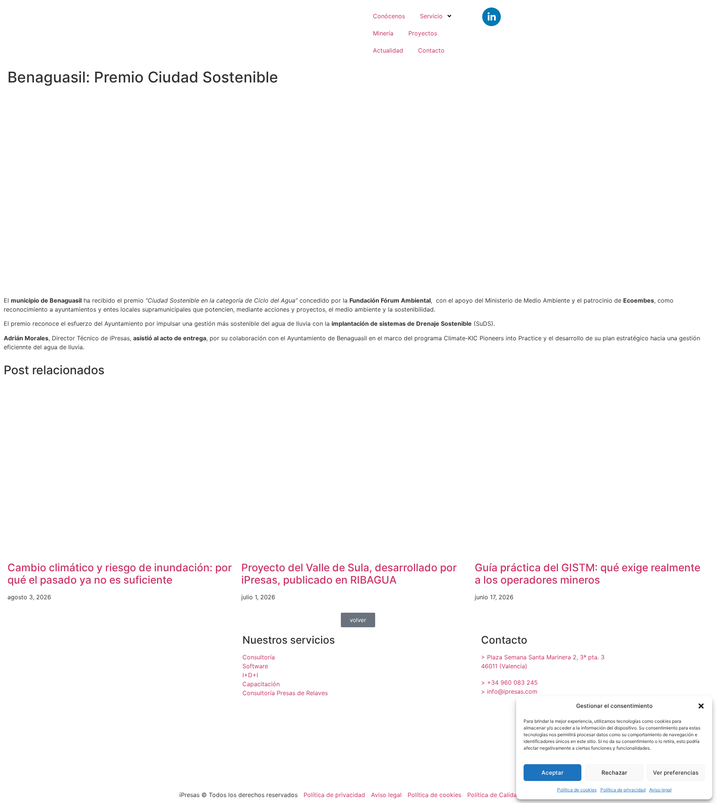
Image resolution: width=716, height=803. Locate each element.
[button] (701, 706)
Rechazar (614, 772)
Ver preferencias (675, 772)
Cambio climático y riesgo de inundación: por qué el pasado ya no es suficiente (119, 574)
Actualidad (388, 50)
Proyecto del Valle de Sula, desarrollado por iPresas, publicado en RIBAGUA (349, 574)
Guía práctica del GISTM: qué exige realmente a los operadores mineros (587, 574)
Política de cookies (577, 790)
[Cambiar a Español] (669, 31)
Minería (383, 33)
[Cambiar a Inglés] (624, 31)
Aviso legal (660, 790)
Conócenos (389, 16)
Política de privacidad (623, 790)
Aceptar (552, 772)
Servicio (431, 16)
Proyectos (422, 33)
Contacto (431, 50)
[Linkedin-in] (491, 16)
